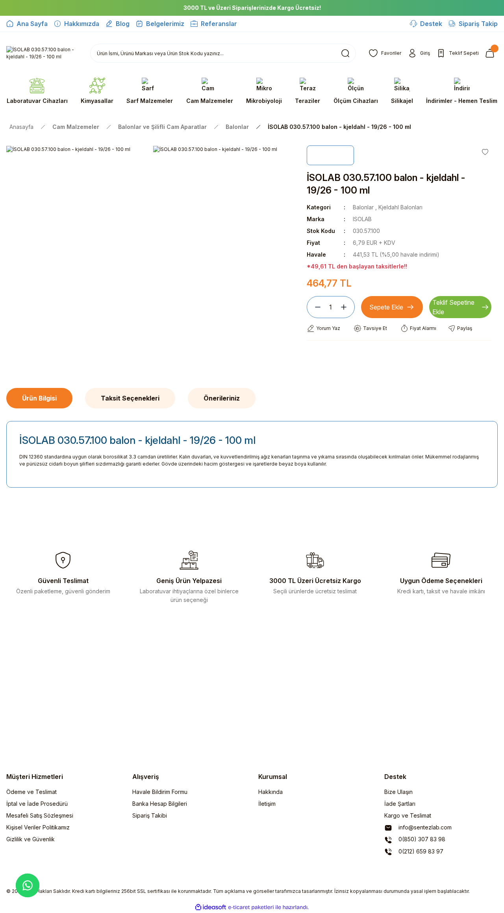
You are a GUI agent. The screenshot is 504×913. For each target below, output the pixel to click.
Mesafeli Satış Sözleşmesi (39, 815)
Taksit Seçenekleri (130, 398)
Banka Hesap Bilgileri (159, 803)
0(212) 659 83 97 (420, 851)
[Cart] (491, 53)
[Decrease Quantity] (314, 307)
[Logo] (42, 53)
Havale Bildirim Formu (159, 791)
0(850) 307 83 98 (421, 839)
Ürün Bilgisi (39, 398)
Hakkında (270, 791)
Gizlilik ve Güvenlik (30, 839)
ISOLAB (362, 219)
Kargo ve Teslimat (407, 815)
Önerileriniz (222, 398)
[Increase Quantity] (347, 307)
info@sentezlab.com (424, 827)
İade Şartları (399, 803)
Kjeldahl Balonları (400, 207)
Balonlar (363, 207)
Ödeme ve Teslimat (31, 791)
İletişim (267, 803)
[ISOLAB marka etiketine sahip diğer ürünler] (330, 155)
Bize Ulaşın (398, 791)
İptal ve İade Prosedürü (37, 803)
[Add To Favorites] (485, 151)
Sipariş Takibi (149, 815)
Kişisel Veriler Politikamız (38, 827)
